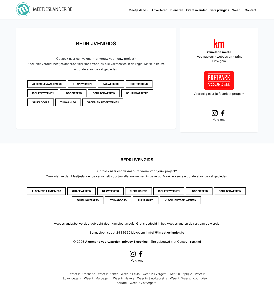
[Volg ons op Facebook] (224, 113)
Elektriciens (139, 84)
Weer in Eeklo (130, 274)
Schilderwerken (104, 93)
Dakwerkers (111, 84)
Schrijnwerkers (137, 93)
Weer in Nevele (123, 278)
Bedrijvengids (219, 10)
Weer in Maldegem (97, 278)
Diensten (176, 10)
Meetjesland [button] (137, 10)
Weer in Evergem (154, 274)
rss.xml (195, 241)
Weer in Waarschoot (184, 278)
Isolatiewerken (42, 93)
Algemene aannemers (47, 84)
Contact (250, 10)
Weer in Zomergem (143, 283)
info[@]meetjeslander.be (166, 232)
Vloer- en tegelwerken (103, 102)
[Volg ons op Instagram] (214, 112)
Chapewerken (82, 84)
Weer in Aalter (108, 274)
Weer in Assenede (82, 274)
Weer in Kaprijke (180, 274)
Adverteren (159, 10)
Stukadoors (40, 102)
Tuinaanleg (68, 102)
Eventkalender (196, 10)
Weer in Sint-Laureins (152, 278)
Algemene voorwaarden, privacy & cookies (116, 241)
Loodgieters (73, 93)
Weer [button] (236, 10)
